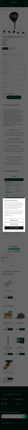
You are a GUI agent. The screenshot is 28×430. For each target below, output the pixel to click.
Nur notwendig (14, 224)
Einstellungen (14, 220)
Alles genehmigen (14, 227)
